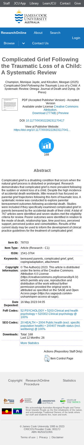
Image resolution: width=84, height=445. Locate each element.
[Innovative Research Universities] (25, 401)
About (38, 33)
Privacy (43, 437)
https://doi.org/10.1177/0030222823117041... (42, 130)
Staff (6, 3)
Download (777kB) (44, 113)
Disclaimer (57, 437)
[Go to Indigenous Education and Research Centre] (6, 411)
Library (34, 3)
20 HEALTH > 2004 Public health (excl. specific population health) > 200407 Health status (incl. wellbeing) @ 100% (50, 326)
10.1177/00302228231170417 (45, 120)
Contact (65, 3)
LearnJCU (49, 3)
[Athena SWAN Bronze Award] (9, 401)
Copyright (15, 380)
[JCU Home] (31, 16)
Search (55, 33)
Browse (9, 43)
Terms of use (28, 437)
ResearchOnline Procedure (36, 382)
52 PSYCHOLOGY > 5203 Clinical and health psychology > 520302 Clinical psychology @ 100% (49, 314)
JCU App (20, 3)
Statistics (69, 380)
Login (76, 38)
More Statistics (30, 343)
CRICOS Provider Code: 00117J (42, 429)
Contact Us (40, 43)
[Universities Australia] (46, 401)
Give (77, 3)
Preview (63, 113)
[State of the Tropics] (70, 401)
